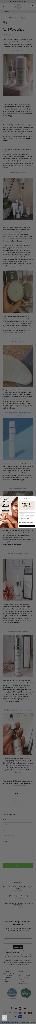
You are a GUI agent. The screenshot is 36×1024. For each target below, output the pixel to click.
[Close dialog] (35, 496)
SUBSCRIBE (27, 526)
